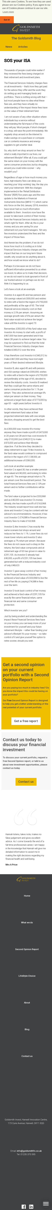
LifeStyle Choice (27, 976)
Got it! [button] (7, 20)
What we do (27, 922)
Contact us (27, 1056)
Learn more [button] (8, 12)
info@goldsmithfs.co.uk (29, 1151)
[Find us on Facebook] (22, 1208)
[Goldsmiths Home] (26, 31)
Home (27, 896)
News (9, 46)
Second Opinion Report (27, 949)
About (27, 1002)
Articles (23, 46)
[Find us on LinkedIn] (29, 1208)
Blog (27, 1029)
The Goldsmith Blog (26, 38)
